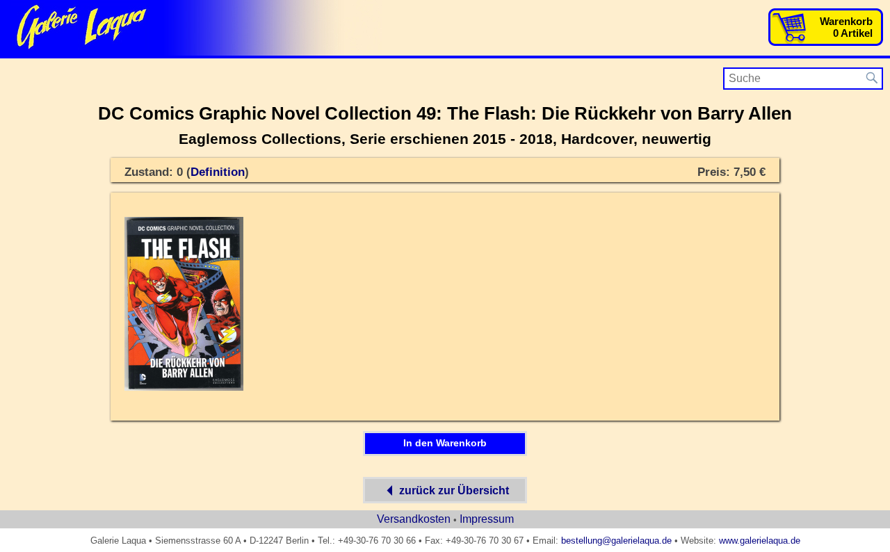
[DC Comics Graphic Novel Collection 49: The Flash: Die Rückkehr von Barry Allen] (183, 388)
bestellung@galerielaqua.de (616, 540)
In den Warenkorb (445, 442)
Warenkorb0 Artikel (846, 27)
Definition (218, 172)
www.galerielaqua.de (759, 540)
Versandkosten (414, 519)
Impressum (487, 519)
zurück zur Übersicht (454, 490)
